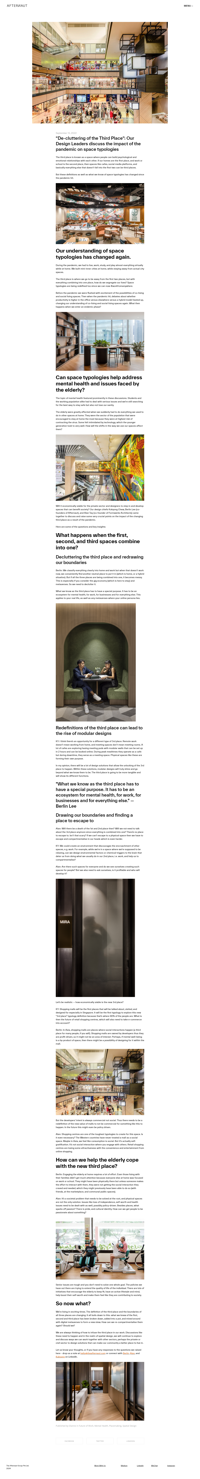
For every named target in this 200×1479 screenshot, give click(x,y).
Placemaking (115, 1425)
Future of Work (86, 1425)
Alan (132, 1353)
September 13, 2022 (66, 133)
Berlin (126, 1353)
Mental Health (101, 1425)
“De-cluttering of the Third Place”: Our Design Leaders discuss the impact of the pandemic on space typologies (98, 144)
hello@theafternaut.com (93, 1353)
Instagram (171, 1466)
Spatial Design (129, 1425)
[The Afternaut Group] (17, 6)
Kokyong (60, 1356)
